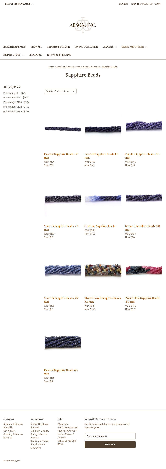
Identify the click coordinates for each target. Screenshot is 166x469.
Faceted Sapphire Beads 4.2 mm (61, 371)
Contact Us (9, 431)
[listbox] (65, 91)
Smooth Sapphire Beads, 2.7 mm (61, 299)
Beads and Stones (133, 46)
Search (123, 4)
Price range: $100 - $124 (16, 102)
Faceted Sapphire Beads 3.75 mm (61, 155)
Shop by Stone (11, 54)
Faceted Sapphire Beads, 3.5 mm (142, 155)
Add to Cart (63, 132)
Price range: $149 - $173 (16, 111)
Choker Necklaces (14, 46)
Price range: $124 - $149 (16, 106)
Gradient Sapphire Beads (100, 226)
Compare (62, 126)
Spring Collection (86, 46)
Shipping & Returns (59, 54)
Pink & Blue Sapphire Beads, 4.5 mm (142, 299)
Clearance (35, 54)
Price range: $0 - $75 (14, 93)
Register (147, 4)
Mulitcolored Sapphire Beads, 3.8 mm (103, 299)
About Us (8, 427)
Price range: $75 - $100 (15, 97)
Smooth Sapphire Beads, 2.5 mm (61, 227)
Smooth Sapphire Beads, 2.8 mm (142, 227)
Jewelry (108, 46)
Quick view (62, 120)
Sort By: (49, 91)
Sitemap (7, 437)
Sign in (135, 4)
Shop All (36, 46)
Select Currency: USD (18, 4)
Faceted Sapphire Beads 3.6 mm (101, 155)
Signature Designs (58, 46)
